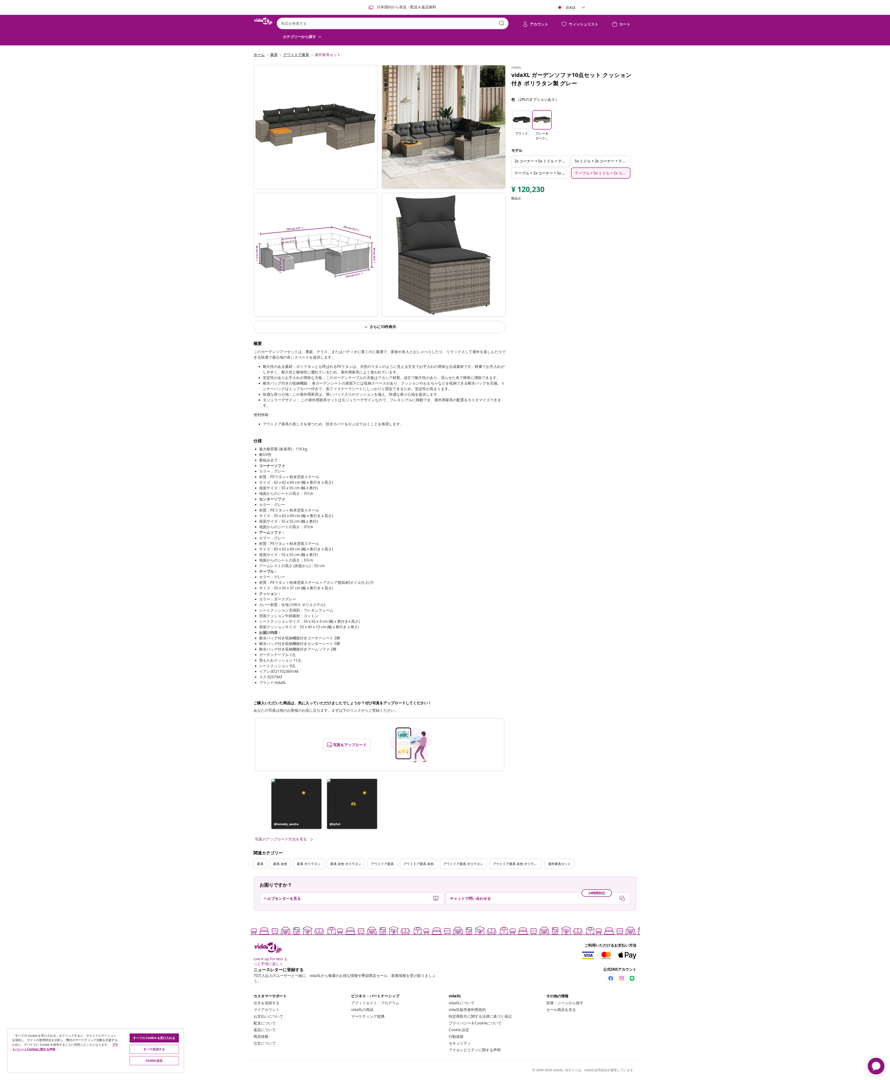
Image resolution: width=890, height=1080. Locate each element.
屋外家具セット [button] (559, 864)
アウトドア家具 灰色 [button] (419, 864)
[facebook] (610, 978)
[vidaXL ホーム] (263, 21)
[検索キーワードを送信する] (501, 23)
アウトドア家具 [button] (382, 864)
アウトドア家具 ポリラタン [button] (463, 864)
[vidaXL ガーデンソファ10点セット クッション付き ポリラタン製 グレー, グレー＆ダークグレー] (315, 127)
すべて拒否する (154, 1049)
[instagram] (621, 978)
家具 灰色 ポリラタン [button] (345, 864)
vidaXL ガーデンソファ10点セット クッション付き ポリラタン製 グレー (571, 79)
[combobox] (393, 23)
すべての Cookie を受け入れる (154, 1038)
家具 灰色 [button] (280, 864)
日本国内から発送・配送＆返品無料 (406, 6)
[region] (95, 1051)
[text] (527, 190)
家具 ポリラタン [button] (309, 864)
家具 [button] (260, 864)
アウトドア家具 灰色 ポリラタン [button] (516, 864)
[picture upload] (411, 744)
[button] (296, 804)
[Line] (632, 978)
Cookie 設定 (459, 1029)
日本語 (570, 7)
